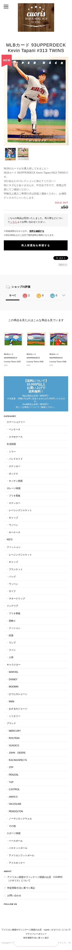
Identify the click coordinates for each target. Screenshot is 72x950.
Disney (13, 679)
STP (11, 767)
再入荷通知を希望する (35, 245)
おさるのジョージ (18, 708)
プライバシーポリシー (36, 934)
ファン (12, 650)
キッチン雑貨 (16, 481)
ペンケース (14, 429)
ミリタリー (14, 716)
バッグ (12, 576)
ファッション (14, 547)
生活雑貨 (11, 444)
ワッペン (13, 525)
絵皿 (11, 635)
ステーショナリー (16, 422)
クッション (14, 628)
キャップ (13, 517)
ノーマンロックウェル (20, 818)
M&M (11, 701)
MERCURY (15, 731)
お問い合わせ (14, 895)
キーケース (14, 532)
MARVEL (13, 672)
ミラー (12, 451)
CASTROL (14, 789)
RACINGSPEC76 (18, 760)
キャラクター (14, 664)
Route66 (14, 738)
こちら (13, 222)
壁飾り (12, 620)
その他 (12, 826)
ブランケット (16, 569)
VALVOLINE (15, 804)
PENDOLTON (16, 811)
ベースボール (16, 841)
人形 (11, 657)
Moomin (13, 686)
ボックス (13, 473)
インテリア (12, 605)
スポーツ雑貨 (14, 833)
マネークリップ (17, 598)
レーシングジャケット (20, 510)
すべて (12, 295)
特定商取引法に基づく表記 (21, 888)
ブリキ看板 (14, 495)
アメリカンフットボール (21, 855)
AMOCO (13, 796)
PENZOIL (14, 774)
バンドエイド (16, 459)
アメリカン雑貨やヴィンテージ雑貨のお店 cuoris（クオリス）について (34, 879)
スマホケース (16, 437)
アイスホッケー (17, 863)
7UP (11, 782)
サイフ (12, 591)
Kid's (9, 539)
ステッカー (14, 466)
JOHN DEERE (17, 752)
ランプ (12, 642)
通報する (63, 265)
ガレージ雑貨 (14, 488)
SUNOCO (14, 745)
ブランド (11, 723)
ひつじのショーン (18, 694)
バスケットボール (18, 848)
